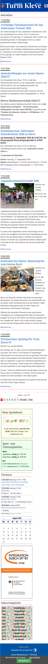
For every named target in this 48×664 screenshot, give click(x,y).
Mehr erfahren (34, 657)
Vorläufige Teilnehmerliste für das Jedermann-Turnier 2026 (22, 26)
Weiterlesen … (7, 61)
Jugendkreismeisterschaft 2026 (20, 180)
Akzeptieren (24, 661)
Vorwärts (23, 400)
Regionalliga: (5, 491)
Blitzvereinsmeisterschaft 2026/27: (13, 508)
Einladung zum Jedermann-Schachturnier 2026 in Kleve (18, 132)
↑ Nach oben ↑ (24, 647)
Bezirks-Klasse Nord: (8, 499)
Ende (30, 400)
